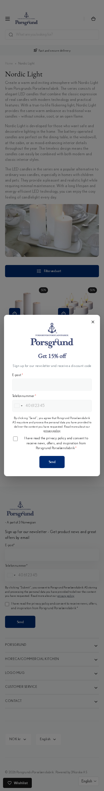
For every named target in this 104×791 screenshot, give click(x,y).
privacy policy (52, 430)
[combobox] (18, 406)
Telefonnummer (24, 396)
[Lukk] (93, 322)
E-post (17, 375)
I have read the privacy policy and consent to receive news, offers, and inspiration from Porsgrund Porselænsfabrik (56, 443)
